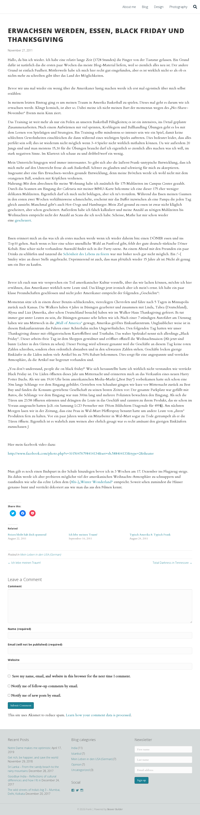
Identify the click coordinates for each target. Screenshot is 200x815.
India (74, 748)
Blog (145, 7)
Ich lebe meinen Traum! (83, 534)
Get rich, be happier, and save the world (33, 757)
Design (158, 7)
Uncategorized (80, 770)
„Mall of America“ (68, 323)
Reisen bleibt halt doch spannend (27, 534)
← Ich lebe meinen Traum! (24, 563)
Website (14, 660)
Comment (15, 586)
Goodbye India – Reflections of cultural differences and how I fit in (32, 778)
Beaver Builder (115, 809)
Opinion (76, 764)
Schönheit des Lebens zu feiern (86, 254)
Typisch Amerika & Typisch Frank (150, 534)
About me (129, 7)
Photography (178, 7)
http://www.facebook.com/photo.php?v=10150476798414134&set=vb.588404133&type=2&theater (81, 453)
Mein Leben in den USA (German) (40, 554)
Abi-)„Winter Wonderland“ (92, 482)
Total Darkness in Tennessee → (172, 563)
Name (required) (19, 629)
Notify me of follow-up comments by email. (44, 686)
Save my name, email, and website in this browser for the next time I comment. (71, 676)
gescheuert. (23, 220)
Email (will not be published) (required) (35, 644)
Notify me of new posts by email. (36, 695)
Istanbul (76, 753)
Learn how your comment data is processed (98, 715)
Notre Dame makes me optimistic (29, 748)
